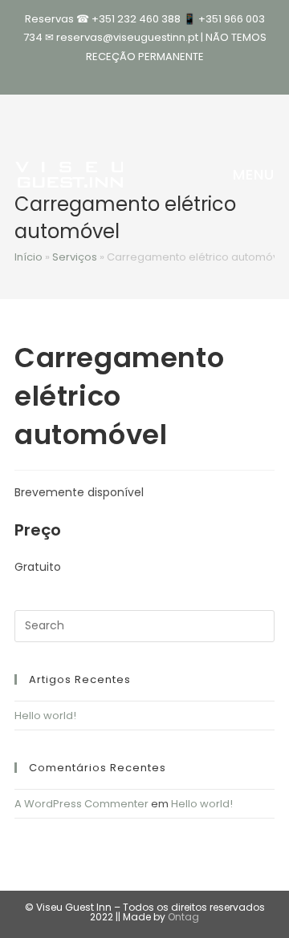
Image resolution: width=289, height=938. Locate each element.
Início (28, 257)
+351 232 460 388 (137, 18)
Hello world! (45, 715)
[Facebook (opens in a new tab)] (124, 74)
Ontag (183, 917)
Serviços (74, 257)
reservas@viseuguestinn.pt (127, 37)
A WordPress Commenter (81, 803)
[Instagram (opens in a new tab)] (147, 74)
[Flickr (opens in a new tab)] (168, 74)
